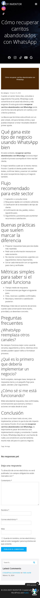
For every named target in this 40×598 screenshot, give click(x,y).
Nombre (5, 510)
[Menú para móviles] (36, 4)
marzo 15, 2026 (16, 93)
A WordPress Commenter (11, 573)
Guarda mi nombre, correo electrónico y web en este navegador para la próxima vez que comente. (18, 541)
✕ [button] (37, 583)
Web (3, 529)
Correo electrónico (9, 519)
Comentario (6, 480)
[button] (34, 592)
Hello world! (27, 573)
